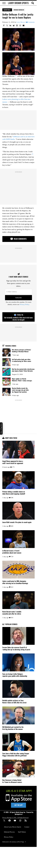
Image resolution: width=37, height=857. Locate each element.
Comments (31, 22)
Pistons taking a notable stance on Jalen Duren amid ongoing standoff (13, 493)
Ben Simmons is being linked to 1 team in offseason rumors (12, 781)
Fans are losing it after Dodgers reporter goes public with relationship (14, 675)
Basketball (7, 10)
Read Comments (20, 238)
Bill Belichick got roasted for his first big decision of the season (13, 728)
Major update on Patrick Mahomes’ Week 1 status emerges (22, 380)
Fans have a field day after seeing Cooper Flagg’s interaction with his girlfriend (15, 754)
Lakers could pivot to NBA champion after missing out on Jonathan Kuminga (15, 582)
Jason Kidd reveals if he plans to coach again (16, 522)
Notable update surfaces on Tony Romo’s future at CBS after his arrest (14, 701)
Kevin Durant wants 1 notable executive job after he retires (11, 613)
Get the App (18, 805)
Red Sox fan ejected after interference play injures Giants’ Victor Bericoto (23, 370)
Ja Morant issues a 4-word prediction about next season (11, 552)
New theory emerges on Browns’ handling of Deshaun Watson (21, 350)
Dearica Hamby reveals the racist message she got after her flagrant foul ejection (20, 390)
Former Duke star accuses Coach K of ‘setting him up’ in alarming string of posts (16, 648)
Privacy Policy (24, 304)
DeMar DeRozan (19, 10)
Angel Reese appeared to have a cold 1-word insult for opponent (12, 462)
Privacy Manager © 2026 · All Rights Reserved (15, 817)
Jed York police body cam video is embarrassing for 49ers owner (21, 360)
